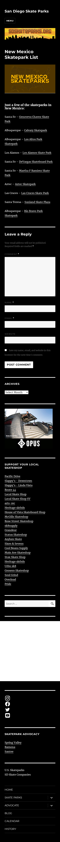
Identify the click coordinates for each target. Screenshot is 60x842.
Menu (9, 20)
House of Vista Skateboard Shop (25, 512)
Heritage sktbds (15, 507)
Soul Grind (11, 575)
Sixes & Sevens (14, 543)
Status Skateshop (16, 534)
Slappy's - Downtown (18, 480)
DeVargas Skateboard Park (36, 161)
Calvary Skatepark (35, 130)
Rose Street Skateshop (19, 521)
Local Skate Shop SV (17, 498)
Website (10, 334)
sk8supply (11, 525)
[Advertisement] (30, 651)
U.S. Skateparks (14, 770)
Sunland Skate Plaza (37, 202)
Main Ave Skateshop (18, 552)
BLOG (8, 813)
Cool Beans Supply (16, 548)
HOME (9, 789)
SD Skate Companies (18, 774)
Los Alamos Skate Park (37, 152)
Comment (12, 254)
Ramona (10, 747)
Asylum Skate (13, 539)
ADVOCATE (12, 805)
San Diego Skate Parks (27, 11)
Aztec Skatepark (25, 184)
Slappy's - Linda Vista (18, 485)
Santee (9, 751)
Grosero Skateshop (17, 570)
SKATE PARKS (13, 797)
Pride (8, 584)
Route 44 (10, 489)
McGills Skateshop (16, 516)
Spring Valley (13, 742)
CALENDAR (12, 821)
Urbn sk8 (10, 566)
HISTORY (10, 828)
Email (9, 318)
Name (9, 302)
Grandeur (11, 530)
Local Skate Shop (15, 494)
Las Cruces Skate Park (35, 193)
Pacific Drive (12, 476)
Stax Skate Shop (15, 557)
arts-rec (10, 503)
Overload (10, 579)
